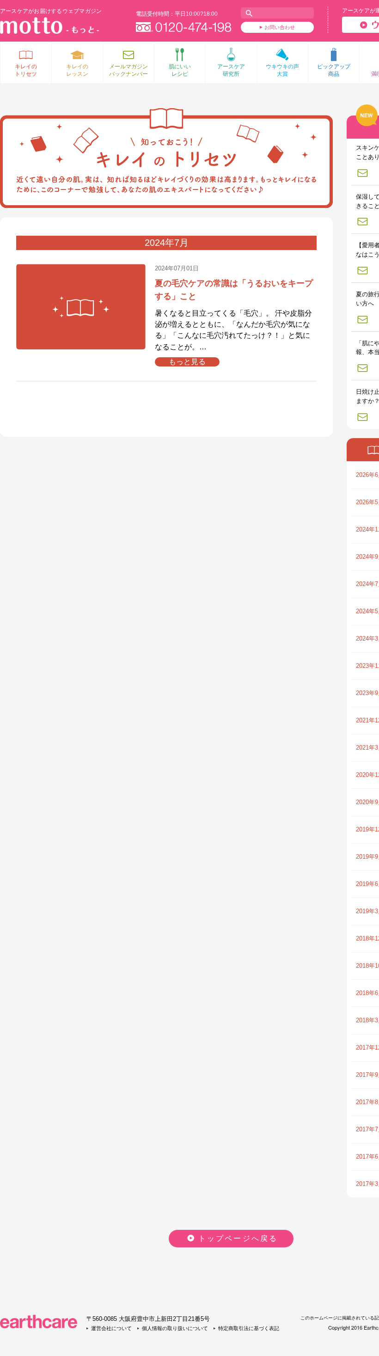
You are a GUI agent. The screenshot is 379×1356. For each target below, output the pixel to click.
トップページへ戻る (238, 1238)
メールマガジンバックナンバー (128, 70)
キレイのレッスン (77, 70)
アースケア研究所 (231, 70)
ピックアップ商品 (333, 70)
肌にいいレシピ (180, 70)
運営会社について (111, 1328)
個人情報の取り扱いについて (175, 1328)
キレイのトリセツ (26, 70)
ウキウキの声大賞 (282, 70)
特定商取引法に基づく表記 (248, 1328)
